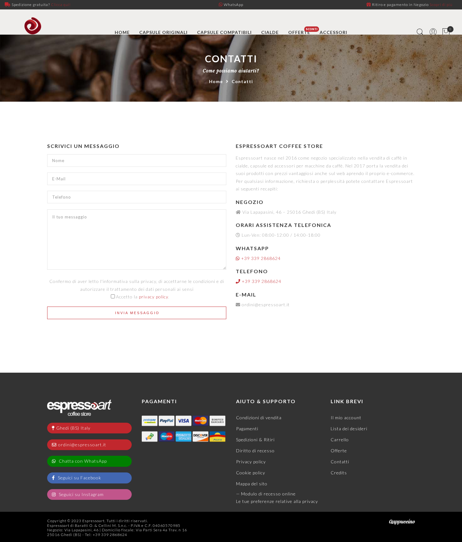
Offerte (339, 450)
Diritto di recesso (255, 450)
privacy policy (153, 296)
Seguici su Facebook (79, 477)
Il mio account (346, 417)
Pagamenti (247, 428)
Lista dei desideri (349, 428)
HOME (122, 32)
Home (216, 81)
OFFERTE (299, 32)
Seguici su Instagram (81, 494)
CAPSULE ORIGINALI (163, 32)
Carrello (340, 439)
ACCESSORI (333, 32)
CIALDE (270, 32)
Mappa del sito (251, 483)
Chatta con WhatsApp (82, 461)
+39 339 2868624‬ (260, 258)
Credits (339, 472)
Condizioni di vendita (259, 417)
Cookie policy (250, 472)
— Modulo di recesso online (266, 493)
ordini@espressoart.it (82, 444)
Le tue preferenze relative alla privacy (277, 501)
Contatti (340, 461)
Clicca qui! (61, 4)
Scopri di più (441, 4)
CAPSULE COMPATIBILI (224, 32)
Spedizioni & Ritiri (255, 439)
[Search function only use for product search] (420, 32)
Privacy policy (251, 461)
